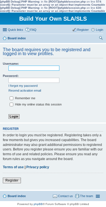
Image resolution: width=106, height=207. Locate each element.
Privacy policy (37, 167)
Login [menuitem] (99, 29)
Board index (17, 196)
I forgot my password (23, 85)
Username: (11, 63)
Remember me (24, 98)
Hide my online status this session (38, 104)
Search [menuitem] (101, 38)
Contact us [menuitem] (65, 196)
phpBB (38, 204)
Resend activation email (24, 90)
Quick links (15, 29)
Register (11, 180)
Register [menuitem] (83, 29)
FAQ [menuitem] (33, 29)
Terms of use (13, 167)
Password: (11, 75)
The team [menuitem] (86, 196)
